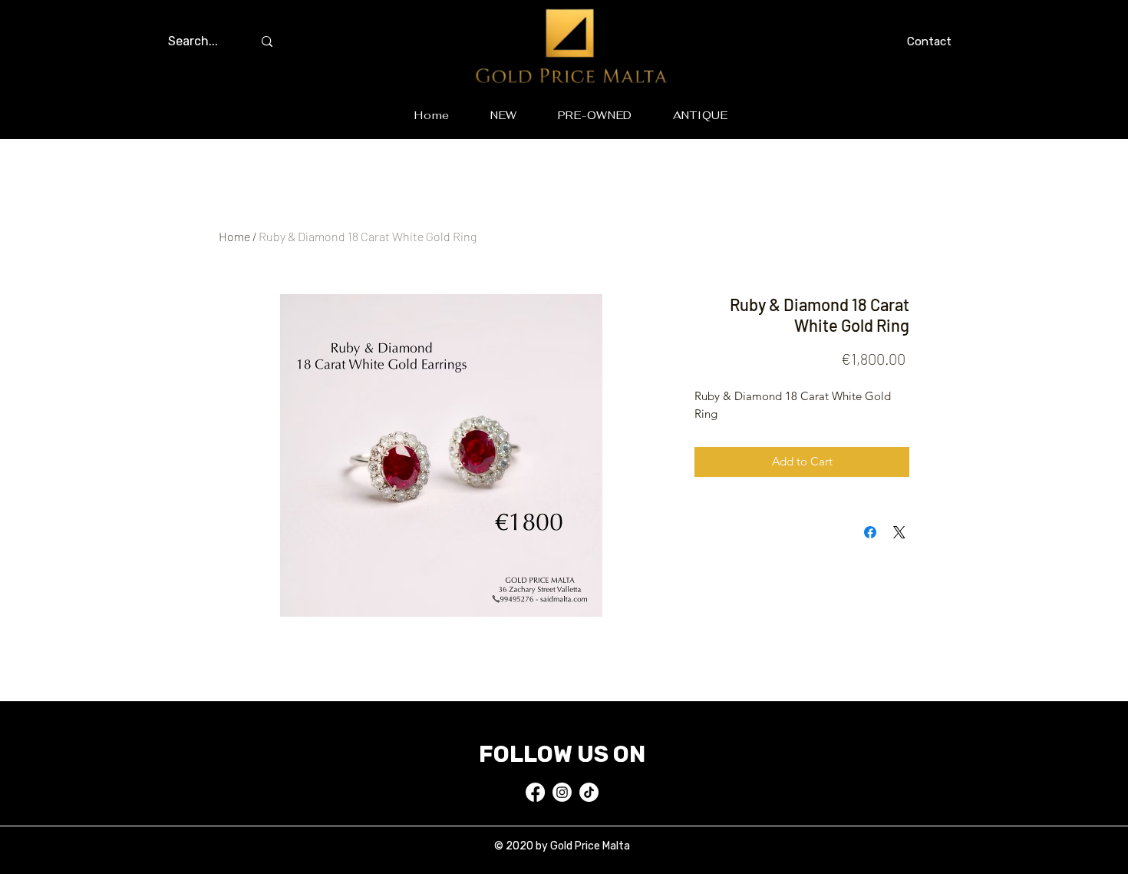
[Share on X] (899, 532)
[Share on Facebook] (870, 532)
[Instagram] (562, 792)
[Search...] (267, 41)
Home (234, 236)
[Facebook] (535, 792)
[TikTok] (589, 792)
